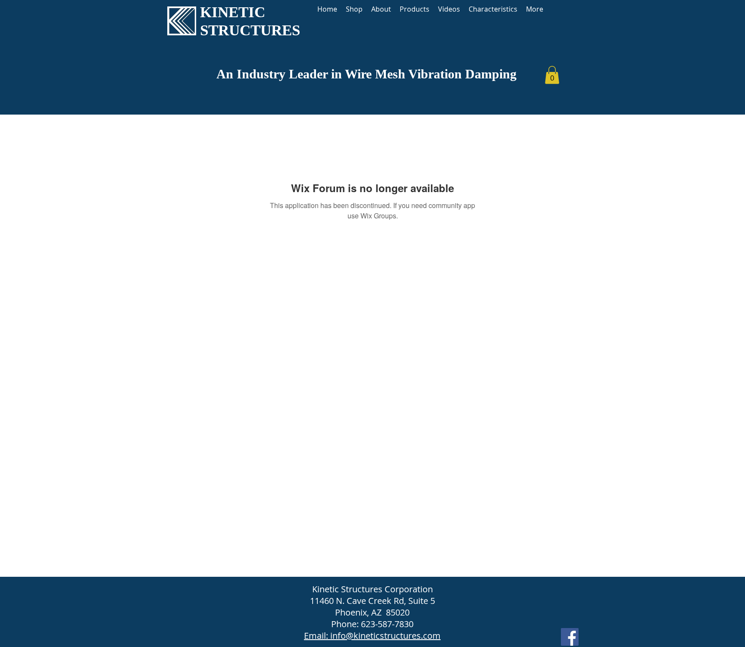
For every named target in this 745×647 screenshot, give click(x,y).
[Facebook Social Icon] (570, 637)
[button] (552, 75)
